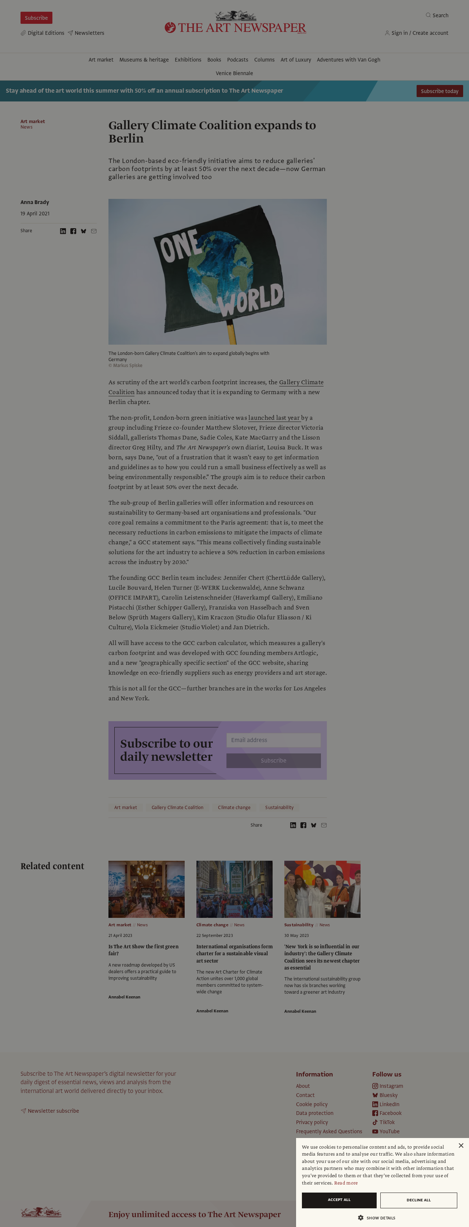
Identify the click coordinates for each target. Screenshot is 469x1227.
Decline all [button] (419, 1200)
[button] (379, 1217)
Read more (346, 1183)
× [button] (461, 1146)
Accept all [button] (339, 1199)
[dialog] (382, 1182)
